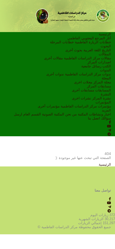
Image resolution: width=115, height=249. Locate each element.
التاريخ (106, 50)
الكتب (106, 66)
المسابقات (103, 90)
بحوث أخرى (73, 50)
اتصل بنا (94, 118)
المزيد (106, 110)
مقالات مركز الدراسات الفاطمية (87, 58)
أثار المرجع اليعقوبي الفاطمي (89, 38)
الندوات (105, 70)
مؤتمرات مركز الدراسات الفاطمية (86, 106)
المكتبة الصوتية (53, 114)
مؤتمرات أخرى (49, 106)
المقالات (105, 54)
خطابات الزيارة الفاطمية (93, 42)
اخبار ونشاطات (100, 114)
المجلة (106, 78)
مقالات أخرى (53, 58)
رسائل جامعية (91, 66)
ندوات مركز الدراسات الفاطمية (88, 74)
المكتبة (83, 114)
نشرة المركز (101, 98)
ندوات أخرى (55, 74)
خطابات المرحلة (62, 42)
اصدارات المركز (99, 62)
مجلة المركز (102, 82)
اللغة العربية (92, 50)
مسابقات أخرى (83, 90)
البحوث (106, 46)
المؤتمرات (103, 102)
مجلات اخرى (83, 82)
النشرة (106, 94)
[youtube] (109, 126)
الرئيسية (105, 34)
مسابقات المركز (99, 86)
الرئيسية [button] (105, 164)
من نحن (71, 114)
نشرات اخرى (81, 98)
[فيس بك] (110, 122)
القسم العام (32, 114)
